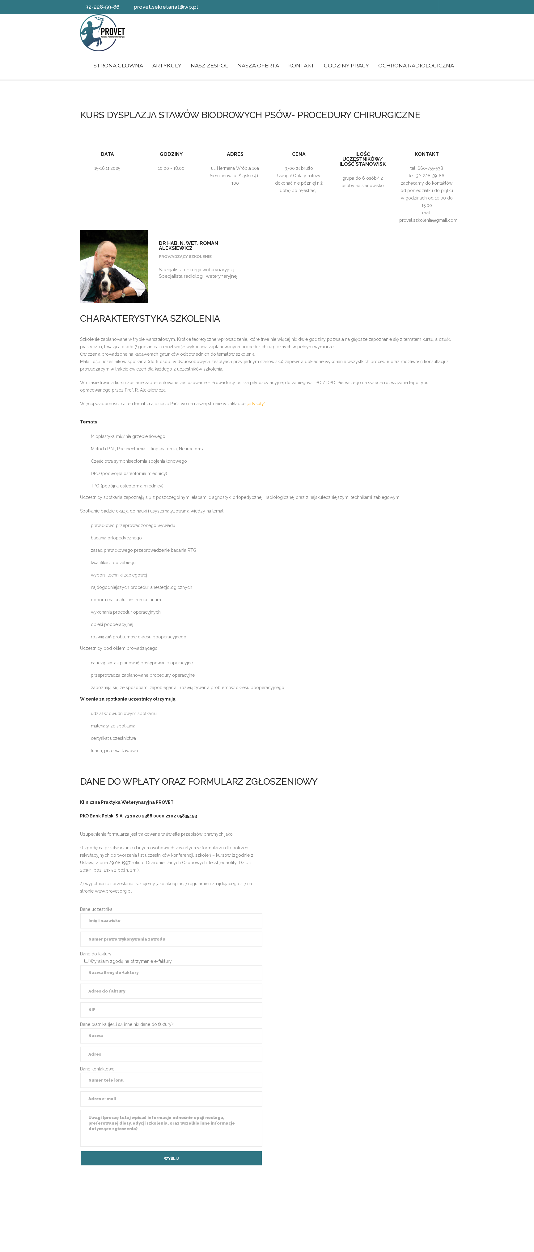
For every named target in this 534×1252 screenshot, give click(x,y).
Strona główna (118, 65)
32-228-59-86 (102, 7)
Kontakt (301, 65)
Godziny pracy (346, 65)
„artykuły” (257, 403)
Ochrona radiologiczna (416, 65)
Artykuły (166, 65)
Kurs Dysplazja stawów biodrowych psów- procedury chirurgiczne (250, 114)
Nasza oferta (258, 65)
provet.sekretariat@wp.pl (166, 7)
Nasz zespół (209, 65)
